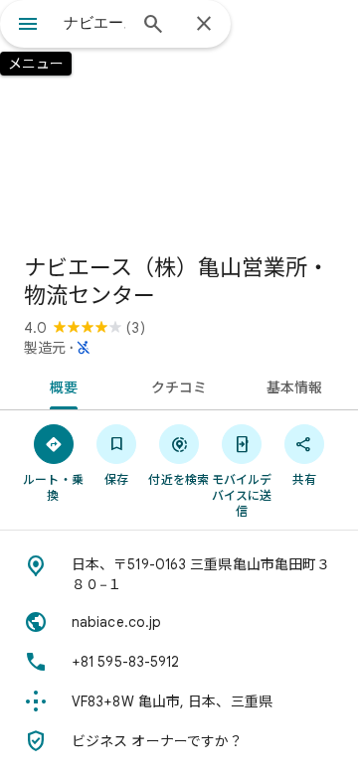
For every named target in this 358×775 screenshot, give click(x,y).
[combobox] (94, 23)
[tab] (59, 385)
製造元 (45, 348)
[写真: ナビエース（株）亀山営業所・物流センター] (179, 119)
